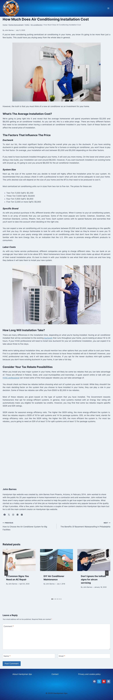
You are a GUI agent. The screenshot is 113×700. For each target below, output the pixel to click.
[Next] (107, 573)
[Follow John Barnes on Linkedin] (17, 515)
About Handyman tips (22, 674)
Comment (9, 626)
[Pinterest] (104, 681)
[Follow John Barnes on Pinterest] (22, 515)
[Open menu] (108, 8)
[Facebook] (94, 681)
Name (7, 656)
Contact (55, 674)
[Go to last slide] (6, 573)
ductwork (48, 338)
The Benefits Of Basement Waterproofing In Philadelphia (85, 525)
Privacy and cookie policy (89, 674)
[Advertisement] (56, 453)
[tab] (52, 599)
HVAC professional (11, 378)
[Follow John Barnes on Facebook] (4, 515)
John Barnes (12, 584)
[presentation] (19, 560)
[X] (99, 681)
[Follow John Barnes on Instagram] (13, 515)
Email (62, 656)
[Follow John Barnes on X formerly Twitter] (9, 515)
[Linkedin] (108, 681)
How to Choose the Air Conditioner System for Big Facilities (25, 526)
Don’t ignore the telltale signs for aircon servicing (93, 579)
